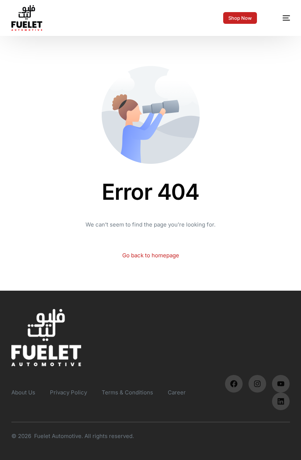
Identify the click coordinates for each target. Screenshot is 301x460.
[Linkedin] (281, 401)
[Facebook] (234, 384)
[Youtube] (281, 384)
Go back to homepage (150, 255)
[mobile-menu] (280, 18)
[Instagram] (257, 384)
